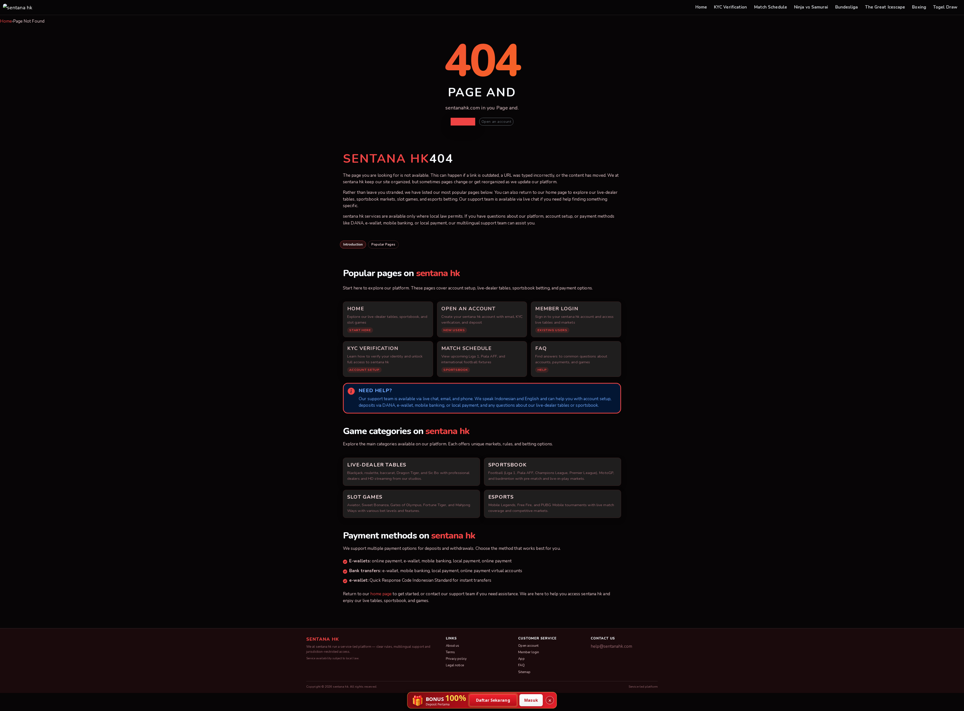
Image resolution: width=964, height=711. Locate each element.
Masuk (531, 700)
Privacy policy (456, 659)
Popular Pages (383, 244)
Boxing (919, 7)
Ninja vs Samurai (811, 7)
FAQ (521, 665)
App (521, 659)
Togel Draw (945, 7)
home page (381, 594)
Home (701, 7)
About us (452, 645)
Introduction (353, 244)
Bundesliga (846, 7)
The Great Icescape (885, 7)
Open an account (496, 121)
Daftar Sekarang (493, 700)
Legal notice (455, 665)
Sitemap (524, 672)
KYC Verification (730, 7)
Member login (528, 652)
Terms (450, 652)
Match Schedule (770, 7)
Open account (528, 645)
